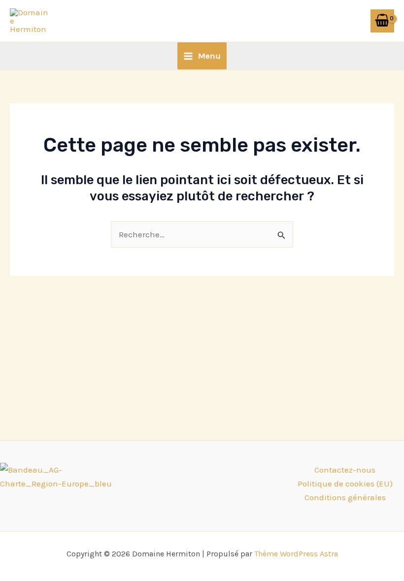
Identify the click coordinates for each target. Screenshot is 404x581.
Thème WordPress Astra (296, 553)
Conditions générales (345, 497)
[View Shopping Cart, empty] (382, 20)
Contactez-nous (344, 470)
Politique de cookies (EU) (345, 483)
